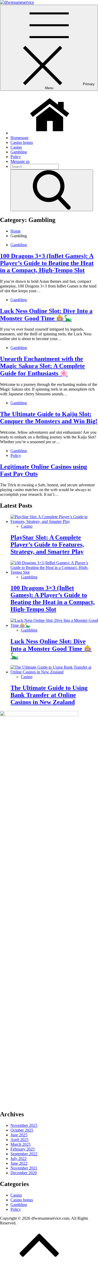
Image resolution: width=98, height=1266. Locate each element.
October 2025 (21, 1130)
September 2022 (23, 1154)
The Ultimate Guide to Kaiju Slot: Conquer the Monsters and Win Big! (48, 418)
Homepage (19, 137)
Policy (15, 156)
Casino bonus (21, 142)
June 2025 (18, 1135)
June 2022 (18, 1163)
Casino (16, 147)
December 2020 (23, 1173)
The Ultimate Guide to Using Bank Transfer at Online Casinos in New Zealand (49, 694)
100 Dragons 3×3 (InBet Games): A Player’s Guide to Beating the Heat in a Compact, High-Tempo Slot (47, 263)
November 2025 (23, 1125)
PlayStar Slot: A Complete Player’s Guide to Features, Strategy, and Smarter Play (47, 544)
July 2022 (18, 1158)
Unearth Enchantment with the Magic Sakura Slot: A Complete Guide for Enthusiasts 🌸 (42, 366)
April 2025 (19, 1139)
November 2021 (23, 1168)
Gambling (18, 152)
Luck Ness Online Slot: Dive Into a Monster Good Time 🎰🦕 (51, 648)
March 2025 (20, 1144)
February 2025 (22, 1149)
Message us (20, 161)
